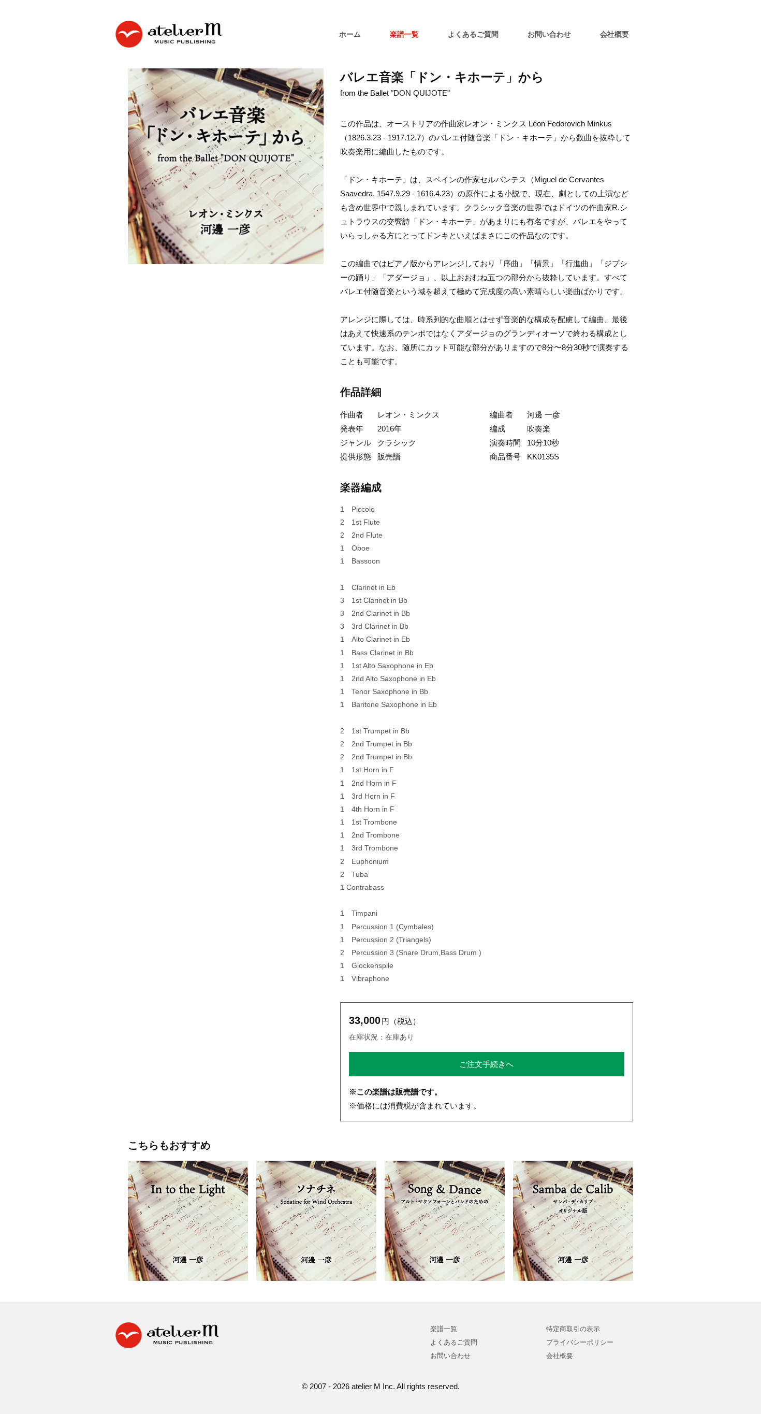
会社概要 (614, 34)
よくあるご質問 (473, 34)
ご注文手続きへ (486, 1064)
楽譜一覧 (404, 34)
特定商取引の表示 (573, 1329)
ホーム (350, 34)
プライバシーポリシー (579, 1342)
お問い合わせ (549, 34)
